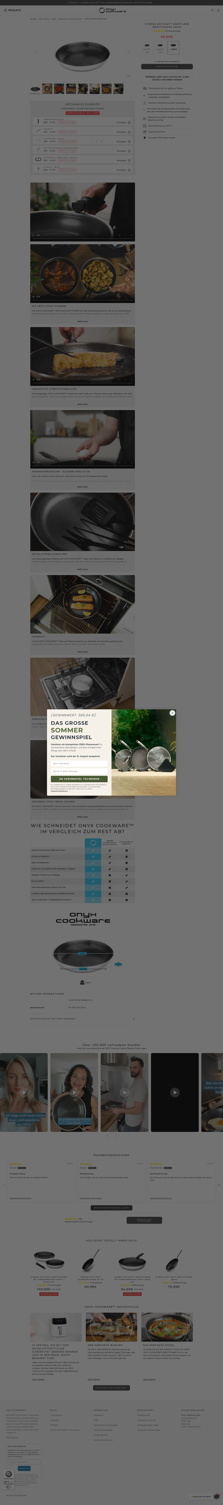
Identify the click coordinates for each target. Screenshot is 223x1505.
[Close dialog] (172, 713)
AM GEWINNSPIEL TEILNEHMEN (79, 779)
